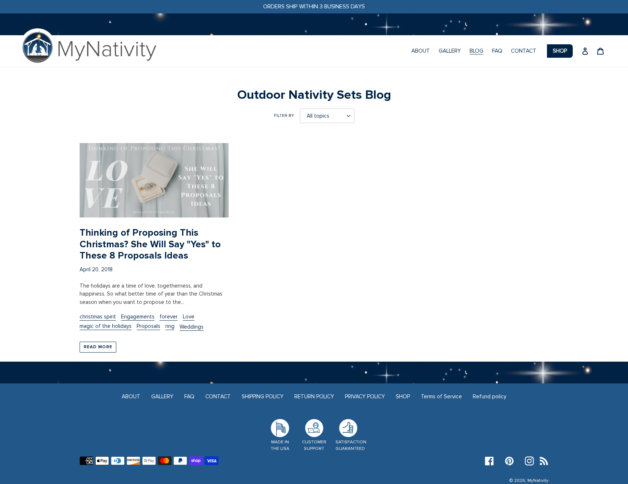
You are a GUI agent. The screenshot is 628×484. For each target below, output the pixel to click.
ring (169, 326)
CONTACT (218, 396)
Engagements (137, 316)
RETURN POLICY (314, 396)
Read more (98, 347)
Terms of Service (441, 396)
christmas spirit (98, 316)
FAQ (189, 396)
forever (169, 316)
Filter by (284, 115)
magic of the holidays (106, 326)
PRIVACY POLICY (365, 396)
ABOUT (131, 396)
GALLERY (162, 396)
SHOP (403, 396)
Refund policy (489, 396)
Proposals (148, 326)
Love (188, 316)
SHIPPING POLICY (262, 396)
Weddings (192, 327)
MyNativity (537, 480)
